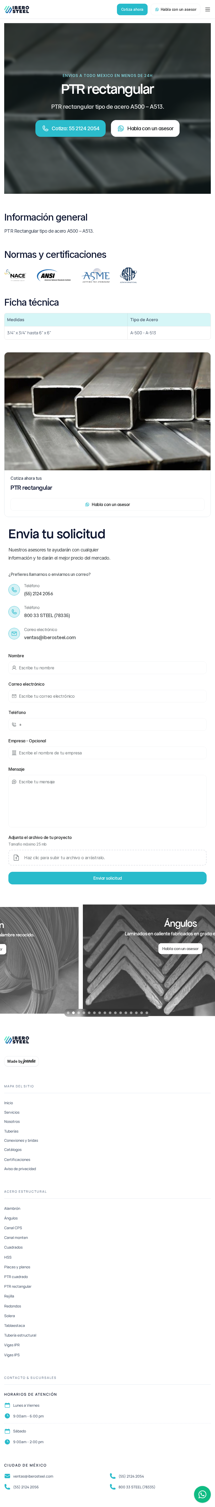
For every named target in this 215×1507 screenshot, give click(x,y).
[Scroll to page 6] (94, 1013)
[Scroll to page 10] (115, 1013)
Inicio (8, 1102)
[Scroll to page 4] (84, 1013)
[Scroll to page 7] (99, 1013)
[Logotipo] (16, 9)
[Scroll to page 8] (105, 1013)
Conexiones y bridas (21, 1140)
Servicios (11, 1112)
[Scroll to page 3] (78, 1013)
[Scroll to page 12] (125, 1013)
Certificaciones (17, 1159)
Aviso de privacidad (20, 1168)
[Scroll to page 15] (141, 1013)
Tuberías (11, 1131)
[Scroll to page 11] (120, 1013)
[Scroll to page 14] (136, 1013)
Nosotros (12, 1121)
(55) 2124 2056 (26, 1486)
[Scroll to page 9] (110, 1013)
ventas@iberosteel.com (33, 1476)
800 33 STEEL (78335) (137, 1486)
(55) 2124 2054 (131, 1476)
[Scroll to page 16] (147, 1013)
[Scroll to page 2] (73, 1013)
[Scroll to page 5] (89, 1013)
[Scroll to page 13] (131, 1013)
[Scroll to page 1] (67, 1013)
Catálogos (13, 1149)
